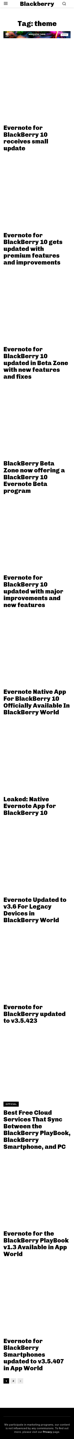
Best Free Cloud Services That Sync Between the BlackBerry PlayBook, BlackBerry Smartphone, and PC (37, 1129)
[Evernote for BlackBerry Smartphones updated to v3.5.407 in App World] (37, 1296)
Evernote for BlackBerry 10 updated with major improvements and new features (33, 591)
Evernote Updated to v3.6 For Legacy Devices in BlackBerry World (34, 910)
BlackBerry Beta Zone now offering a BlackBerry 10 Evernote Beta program (34, 477)
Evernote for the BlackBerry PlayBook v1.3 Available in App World (36, 1244)
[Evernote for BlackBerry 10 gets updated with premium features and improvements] (37, 190)
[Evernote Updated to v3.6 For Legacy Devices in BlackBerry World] (37, 855)
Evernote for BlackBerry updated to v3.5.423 (34, 1013)
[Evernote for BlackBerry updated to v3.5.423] (37, 962)
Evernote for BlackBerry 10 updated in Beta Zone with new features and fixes (35, 362)
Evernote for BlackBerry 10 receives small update (25, 138)
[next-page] (20, 1381)
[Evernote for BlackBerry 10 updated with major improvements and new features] (37, 532)
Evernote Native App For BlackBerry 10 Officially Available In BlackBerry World (36, 702)
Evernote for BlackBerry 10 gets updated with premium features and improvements (32, 248)
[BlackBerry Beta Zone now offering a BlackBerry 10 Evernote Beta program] (37, 418)
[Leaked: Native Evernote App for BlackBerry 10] (37, 754)
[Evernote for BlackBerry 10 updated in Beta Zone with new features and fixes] (37, 304)
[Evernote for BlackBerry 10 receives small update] (37, 83)
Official (11, 1104)
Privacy (47, 1431)
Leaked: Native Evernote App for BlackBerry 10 (29, 805)
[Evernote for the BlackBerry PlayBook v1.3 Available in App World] (37, 1188)
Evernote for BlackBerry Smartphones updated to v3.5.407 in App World (33, 1354)
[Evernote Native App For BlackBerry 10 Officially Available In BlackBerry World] (37, 647)
